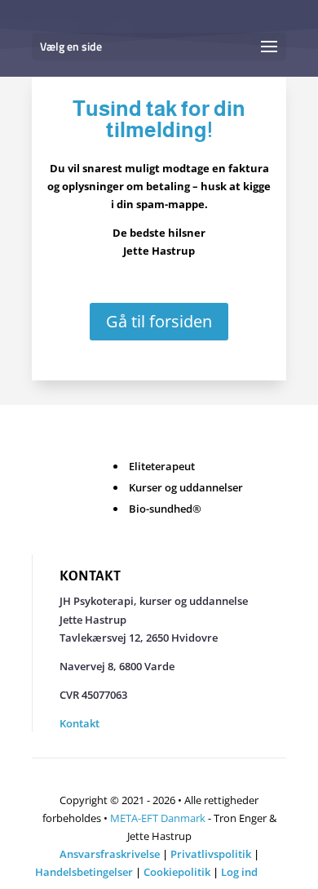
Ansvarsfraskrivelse (110, 854)
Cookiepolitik (177, 872)
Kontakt (79, 723)
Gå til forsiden (159, 321)
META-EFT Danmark (157, 818)
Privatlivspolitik (210, 854)
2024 (271, 872)
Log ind (239, 872)
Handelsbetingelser (84, 872)
